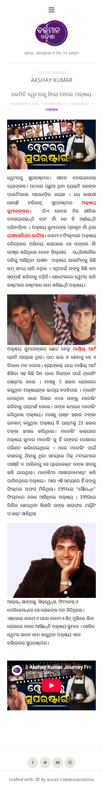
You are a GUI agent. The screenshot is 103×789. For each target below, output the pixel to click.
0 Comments (54, 104)
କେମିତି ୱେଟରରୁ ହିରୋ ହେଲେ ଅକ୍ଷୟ (51, 94)
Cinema (51, 109)
